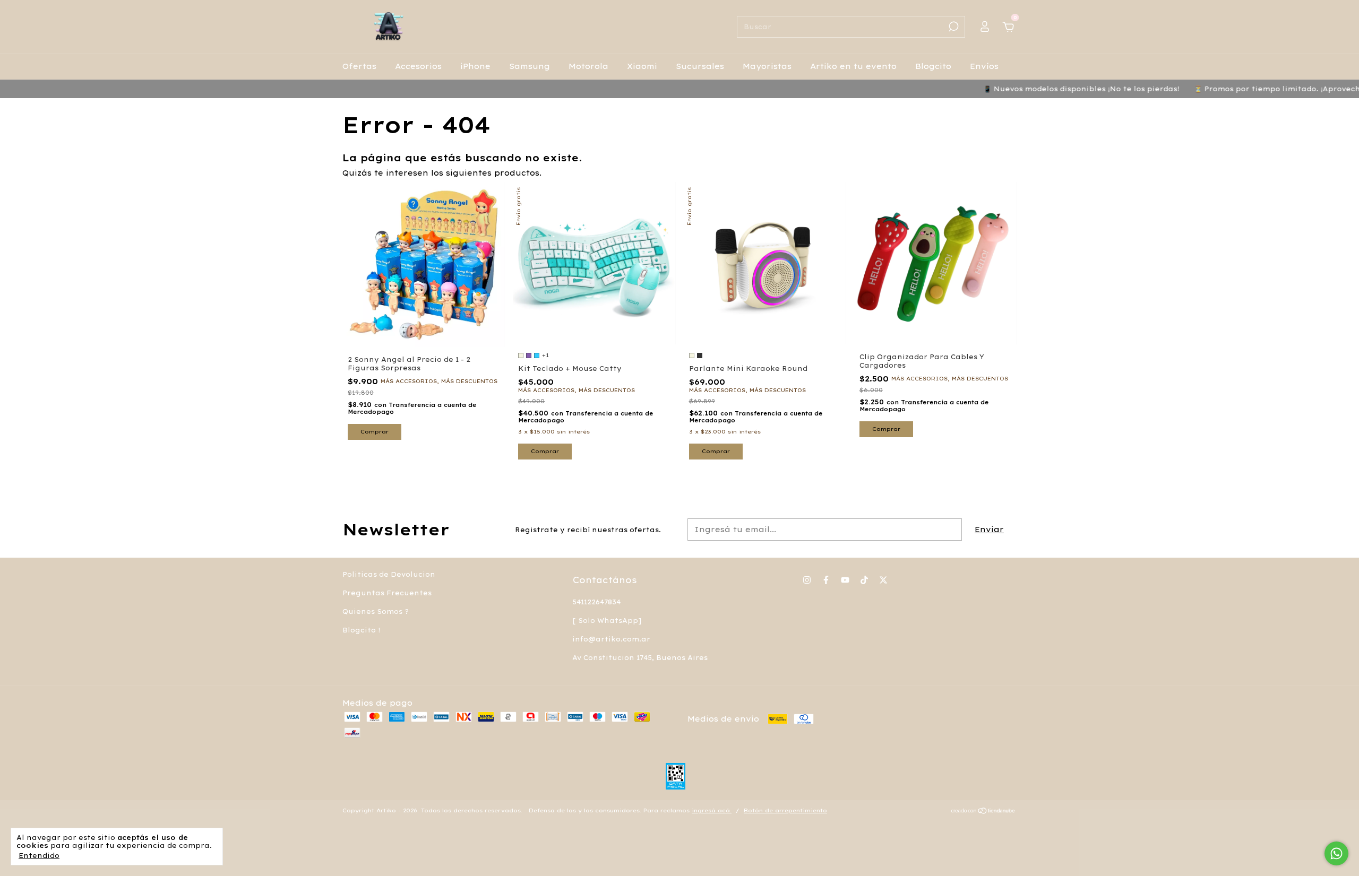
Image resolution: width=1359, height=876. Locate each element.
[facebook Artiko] (826, 580)
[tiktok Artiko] (864, 580)
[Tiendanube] (983, 812)
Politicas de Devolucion (388, 574)
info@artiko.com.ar (611, 639)
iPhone (475, 66)
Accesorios (418, 66)
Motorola (588, 66)
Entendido (39, 856)
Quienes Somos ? (375, 611)
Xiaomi (642, 66)
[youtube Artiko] (845, 580)
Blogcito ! (361, 630)
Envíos (984, 66)
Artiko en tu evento (853, 66)
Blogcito (933, 66)
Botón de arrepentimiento (785, 810)
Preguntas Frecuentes (387, 593)
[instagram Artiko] (807, 580)
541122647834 (596, 602)
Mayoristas (767, 66)
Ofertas (359, 66)
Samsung (529, 66)
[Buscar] (952, 26)
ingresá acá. (712, 810)
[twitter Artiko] (883, 580)
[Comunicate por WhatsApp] (1336, 853)
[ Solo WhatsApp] (606, 621)
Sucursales (700, 66)
